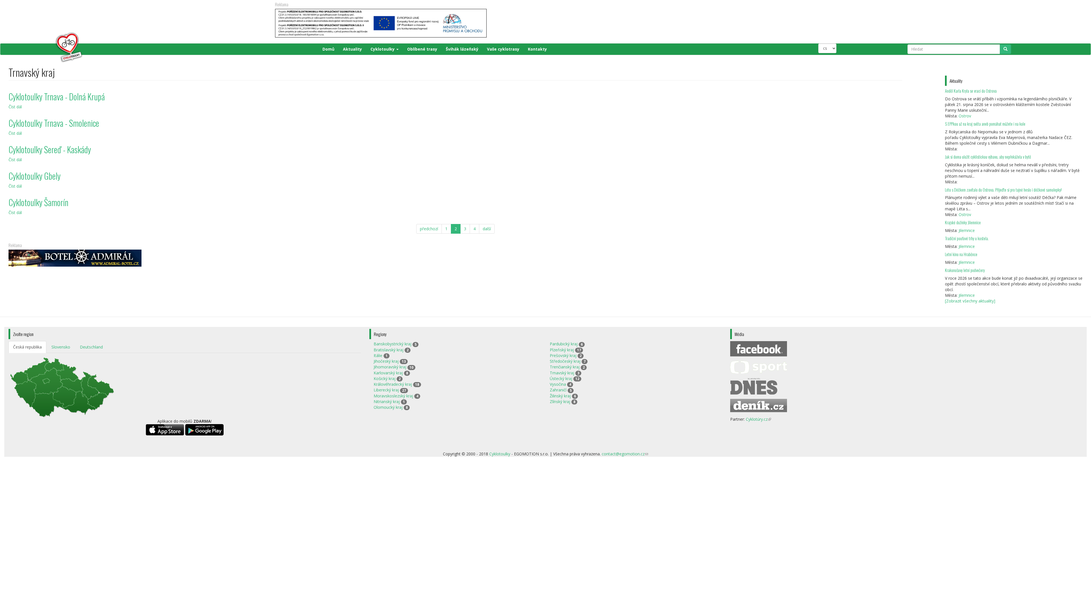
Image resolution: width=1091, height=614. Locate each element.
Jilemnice (967, 230)
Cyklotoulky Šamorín (38, 202)
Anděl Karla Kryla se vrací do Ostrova (971, 91)
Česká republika (27, 347)
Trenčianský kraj (565, 367)
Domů (328, 49)
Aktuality (352, 49)
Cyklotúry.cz (758, 419)
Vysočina (558, 384)
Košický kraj (384, 378)
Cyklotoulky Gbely (35, 175)
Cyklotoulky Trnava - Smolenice (54, 123)
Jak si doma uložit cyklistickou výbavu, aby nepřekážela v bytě (988, 157)
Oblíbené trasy (422, 49)
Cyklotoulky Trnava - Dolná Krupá (57, 96)
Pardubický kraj (564, 344)
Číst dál (15, 106)
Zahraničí (558, 390)
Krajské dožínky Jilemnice (963, 222)
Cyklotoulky (383, 49)
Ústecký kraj (561, 378)
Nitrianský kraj (387, 401)
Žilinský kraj (560, 396)
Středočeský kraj (565, 361)
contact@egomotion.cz (625, 454)
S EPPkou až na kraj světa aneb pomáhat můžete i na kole (985, 124)
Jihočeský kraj (386, 361)
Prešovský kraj (563, 355)
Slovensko (60, 347)
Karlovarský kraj (388, 373)
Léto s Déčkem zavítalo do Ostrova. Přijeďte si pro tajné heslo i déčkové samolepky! (1003, 190)
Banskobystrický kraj (392, 344)
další (487, 228)
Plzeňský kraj (562, 349)
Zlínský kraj (560, 401)
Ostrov (965, 116)
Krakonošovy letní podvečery (965, 270)
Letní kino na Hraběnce (961, 254)
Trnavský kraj (562, 373)
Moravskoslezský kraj (393, 396)
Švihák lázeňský (462, 49)
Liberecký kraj (386, 390)
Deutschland (91, 347)
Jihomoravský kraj (390, 367)
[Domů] (46, 47)
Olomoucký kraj (388, 407)
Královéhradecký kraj (393, 384)
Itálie (378, 355)
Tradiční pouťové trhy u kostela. (967, 238)
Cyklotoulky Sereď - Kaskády (50, 149)
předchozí (429, 228)
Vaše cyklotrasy (503, 49)
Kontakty (537, 49)
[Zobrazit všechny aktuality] (970, 301)
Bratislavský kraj (388, 349)
